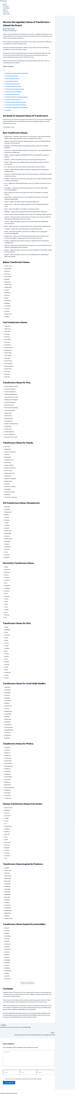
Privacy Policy (6, 13)
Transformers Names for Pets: (12, 83)
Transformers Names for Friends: (13, 86)
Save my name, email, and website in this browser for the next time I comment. (23, 1079)
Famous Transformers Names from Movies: (16, 102)
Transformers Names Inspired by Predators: (16, 104)
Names (5, 4)
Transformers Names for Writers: (13, 99)
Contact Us (6, 12)
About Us (5, 10)
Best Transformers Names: (12, 76)
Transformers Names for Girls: (13, 94)
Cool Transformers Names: (12, 81)
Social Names (6, 8)
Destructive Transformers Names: (14, 91)
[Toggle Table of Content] (4, 70)
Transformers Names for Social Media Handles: (17, 97)
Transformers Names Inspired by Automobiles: (17, 107)
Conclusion (8, 110)
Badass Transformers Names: (12, 78)
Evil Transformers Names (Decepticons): (14, 89)
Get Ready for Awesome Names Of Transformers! (16, 73)
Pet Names (6, 6)
